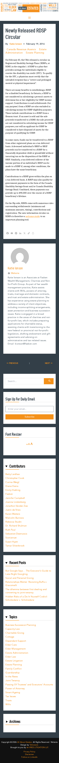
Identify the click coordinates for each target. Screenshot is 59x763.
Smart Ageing (12, 692)
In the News (11, 676)
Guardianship (12, 672)
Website (15, 273)
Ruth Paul (10, 530)
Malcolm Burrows (14, 518)
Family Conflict (13, 668)
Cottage (9, 637)
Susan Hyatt (11, 542)
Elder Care (11, 645)
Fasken (9, 494)
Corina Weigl (12, 482)
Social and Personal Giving (19, 578)
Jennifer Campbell (15, 498)
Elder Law (10, 657)
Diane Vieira (11, 486)
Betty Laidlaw (12, 474)
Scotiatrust (10, 537)
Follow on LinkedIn (29, 757)
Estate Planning (35, 53)
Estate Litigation (14, 660)
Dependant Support (15, 641)
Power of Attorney (15, 688)
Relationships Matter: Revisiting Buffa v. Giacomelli (26, 583)
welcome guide (33, 216)
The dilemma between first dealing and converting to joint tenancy (26, 591)
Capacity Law (12, 629)
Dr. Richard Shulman (16, 526)
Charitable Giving (14, 633)
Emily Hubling (12, 490)
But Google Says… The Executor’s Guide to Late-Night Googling (28, 572)
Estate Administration (16, 653)
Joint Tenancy (12, 680)
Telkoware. (34, 745)
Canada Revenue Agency (21, 49)
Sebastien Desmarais (16, 534)
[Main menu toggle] (29, 18)
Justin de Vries (12, 510)
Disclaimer (29, 754)
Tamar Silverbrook (15, 545)
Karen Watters (12, 514)
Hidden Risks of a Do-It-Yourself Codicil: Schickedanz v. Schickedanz (26, 598)
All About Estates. (24, 742)
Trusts (8, 700)
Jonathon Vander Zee (16, 506)
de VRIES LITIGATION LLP (37, 747)
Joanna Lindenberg (15, 502)
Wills (8, 704)
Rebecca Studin (13, 522)
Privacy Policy (29, 751)
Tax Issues (10, 696)
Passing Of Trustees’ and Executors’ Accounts (29, 684)
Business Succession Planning (20, 625)
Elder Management (15, 649)
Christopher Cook (14, 478)
